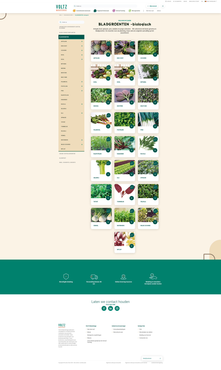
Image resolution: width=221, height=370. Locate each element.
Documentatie (178, 1)
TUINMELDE (64, 126)
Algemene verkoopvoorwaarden (113, 362)
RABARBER (64, 99)
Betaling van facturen (145, 335)
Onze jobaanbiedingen (119, 329)
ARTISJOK (64, 41)
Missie (89, 332)
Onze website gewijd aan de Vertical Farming (96, 341)
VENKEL (63, 135)
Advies (159, 11)
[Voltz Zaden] (61, 326)
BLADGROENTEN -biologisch (82, 15)
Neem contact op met (194, 1)
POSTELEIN (64, 86)
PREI (62, 90)
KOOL (62, 55)
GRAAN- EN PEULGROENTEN (67, 153)
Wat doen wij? (150, 11)
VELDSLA (63, 131)
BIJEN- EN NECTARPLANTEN (67, 32)
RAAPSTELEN (65, 95)
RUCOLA (63, 104)
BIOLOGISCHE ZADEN (68, 15)
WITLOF (63, 149)
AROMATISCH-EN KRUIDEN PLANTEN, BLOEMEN (69, 27)
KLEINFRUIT (62, 158)
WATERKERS (64, 140)
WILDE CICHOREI (65, 144)
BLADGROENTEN (64, 37)
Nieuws (185, 1)
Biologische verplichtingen (94, 335)
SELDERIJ (63, 108)
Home (60, 15)
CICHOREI (63, 50)
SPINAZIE (63, 117)
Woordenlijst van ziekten (145, 332)
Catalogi (169, 1)
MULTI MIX (64, 77)
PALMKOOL (64, 81)
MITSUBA (63, 64)
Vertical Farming (120, 11)
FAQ (202, 1)
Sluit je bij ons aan (118, 332)
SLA (62, 113)
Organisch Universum (103, 11)
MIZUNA (63, 68)
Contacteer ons (143, 338)
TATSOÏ (63, 122)
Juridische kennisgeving (157, 362)
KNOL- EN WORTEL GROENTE (67, 162)
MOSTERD (64, 72)
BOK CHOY (64, 46)
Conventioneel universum (83, 11)
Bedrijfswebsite (147, 358)
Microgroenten (136, 11)
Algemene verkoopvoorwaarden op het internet (136, 362)
